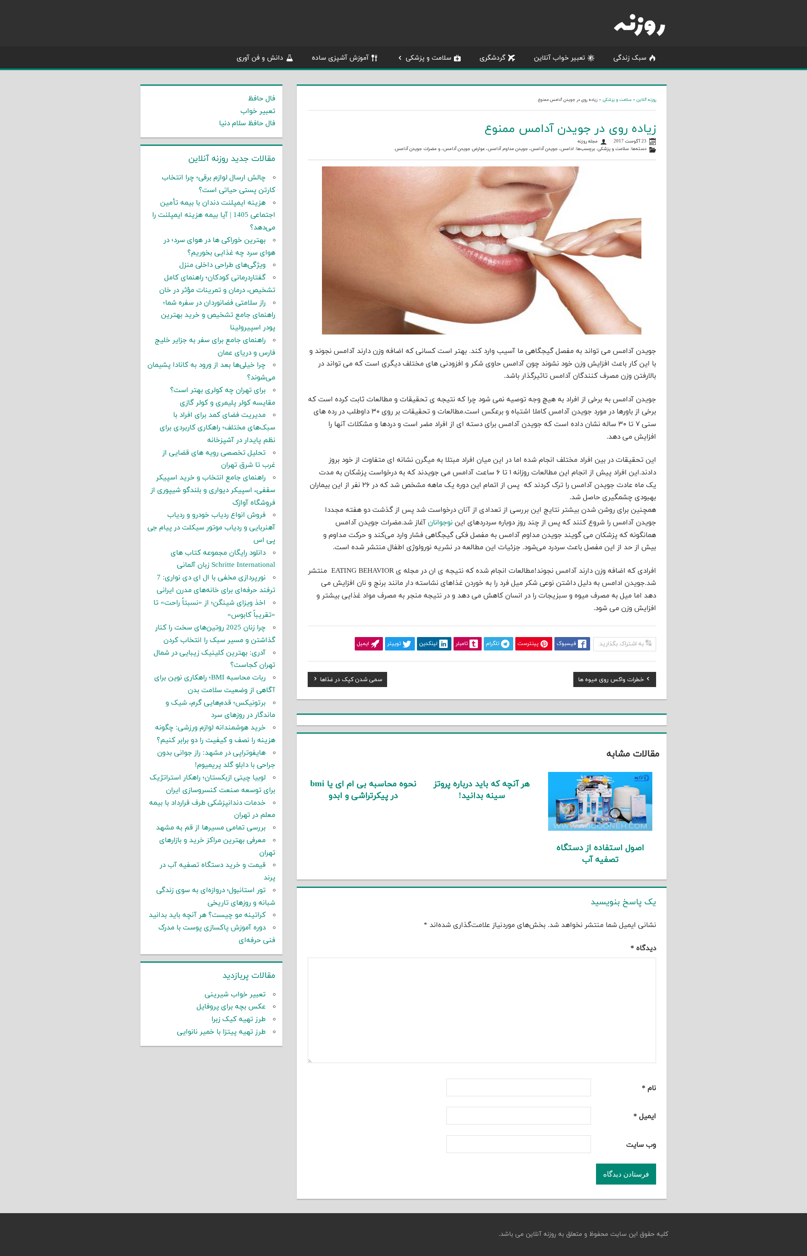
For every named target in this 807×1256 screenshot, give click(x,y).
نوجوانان (441, 523)
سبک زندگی (629, 58)
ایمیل (644, 1116)
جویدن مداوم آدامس (508, 149)
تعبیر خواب (257, 111)
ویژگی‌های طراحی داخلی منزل (222, 265)
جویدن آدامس (544, 149)
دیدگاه (643, 948)
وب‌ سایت (641, 1145)
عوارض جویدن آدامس (464, 149)
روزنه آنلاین (646, 100)
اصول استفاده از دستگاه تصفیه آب (600, 854)
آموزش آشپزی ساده (340, 58)
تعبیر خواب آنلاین (559, 58)
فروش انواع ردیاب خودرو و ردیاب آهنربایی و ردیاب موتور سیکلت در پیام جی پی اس (211, 527)
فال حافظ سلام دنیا (247, 123)
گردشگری (493, 58)
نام (649, 1088)
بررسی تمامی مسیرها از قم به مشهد (211, 828)
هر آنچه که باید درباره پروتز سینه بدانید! (482, 790)
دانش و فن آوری (260, 58)
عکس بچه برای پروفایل (231, 1007)
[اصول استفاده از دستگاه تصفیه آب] (600, 829)
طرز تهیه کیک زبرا (238, 1019)
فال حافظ (261, 99)
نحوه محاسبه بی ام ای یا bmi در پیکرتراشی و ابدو (363, 790)
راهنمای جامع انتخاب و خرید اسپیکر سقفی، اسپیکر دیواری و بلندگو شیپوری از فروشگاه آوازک (212, 490)
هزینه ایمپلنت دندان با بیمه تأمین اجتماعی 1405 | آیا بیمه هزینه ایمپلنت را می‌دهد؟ (213, 215)
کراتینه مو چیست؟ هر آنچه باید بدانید (207, 915)
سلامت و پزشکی (428, 58)
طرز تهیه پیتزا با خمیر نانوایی (221, 1032)
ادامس (567, 149)
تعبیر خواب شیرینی (235, 995)
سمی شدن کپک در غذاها (351, 680)
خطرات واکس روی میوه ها (611, 680)
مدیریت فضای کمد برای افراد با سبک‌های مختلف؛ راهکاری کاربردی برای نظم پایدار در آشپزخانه (217, 427)
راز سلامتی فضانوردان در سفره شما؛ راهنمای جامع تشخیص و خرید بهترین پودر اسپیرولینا (218, 315)
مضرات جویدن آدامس (416, 149)
